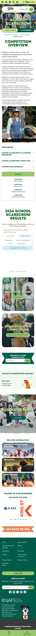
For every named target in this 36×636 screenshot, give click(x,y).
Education (21, 551)
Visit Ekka (18, 418)
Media (20, 546)
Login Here (17, 297)
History (4, 554)
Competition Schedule (12, 167)
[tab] (10, 519)
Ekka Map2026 (5, 564)
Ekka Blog (5, 551)
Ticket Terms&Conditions (22, 555)
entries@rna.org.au (7, 383)
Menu (31, 9)
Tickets (22, 9)
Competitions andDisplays (8, 547)
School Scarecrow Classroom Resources (16, 154)
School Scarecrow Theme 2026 (16, 161)
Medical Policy (22, 560)
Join (27, 360)
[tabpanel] (18, 506)
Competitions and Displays (11, 35)
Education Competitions (17, 335)
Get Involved (22, 542)
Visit (3, 542)
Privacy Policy (6, 560)
